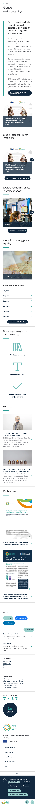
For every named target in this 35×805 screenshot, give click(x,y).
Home (6, 3)
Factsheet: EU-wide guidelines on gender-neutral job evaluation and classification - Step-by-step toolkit (15, 596)
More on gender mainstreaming (16, 178)
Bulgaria (6, 296)
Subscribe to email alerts (11, 634)
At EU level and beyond (13, 277)
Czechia (6, 301)
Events (5, 668)
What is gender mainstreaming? (13, 679)
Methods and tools (17, 355)
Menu (32, 802)
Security (8, 224)
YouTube (8, 698)
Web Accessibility (10, 747)
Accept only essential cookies (18, 794)
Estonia (6, 316)
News (5, 666)
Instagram (16, 698)
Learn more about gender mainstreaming (18, 92)
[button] (8, 618)
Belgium (6, 291)
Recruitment (7, 663)
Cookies (30, 630)
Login (6, 766)
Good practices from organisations (17, 396)
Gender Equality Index (10, 685)
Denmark (6, 306)
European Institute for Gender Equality (5, 802)
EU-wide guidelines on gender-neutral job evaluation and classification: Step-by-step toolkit (15, 121)
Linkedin (4, 698)
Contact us (7, 643)
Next (32, 160)
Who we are (7, 661)
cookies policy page (14, 781)
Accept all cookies (14, 790)
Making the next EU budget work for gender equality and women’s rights (15, 543)
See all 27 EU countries (16, 321)
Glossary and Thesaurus (10, 687)
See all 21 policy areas (16, 231)
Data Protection (10, 757)
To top (16, 773)
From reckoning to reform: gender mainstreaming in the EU (15, 434)
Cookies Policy (9, 762)
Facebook (12, 698)
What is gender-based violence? (13, 681)
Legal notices (9, 752)
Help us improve (10, 712)
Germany (6, 311)
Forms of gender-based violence (13, 683)
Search (27, 802)
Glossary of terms (17, 375)
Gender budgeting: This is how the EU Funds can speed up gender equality (16, 470)
